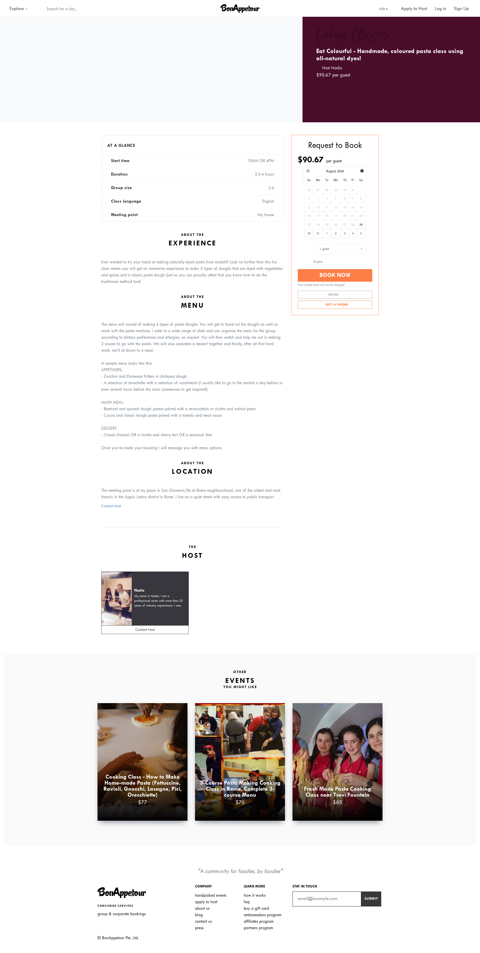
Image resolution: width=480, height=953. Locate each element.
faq (247, 902)
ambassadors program (262, 915)
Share (334, 294)
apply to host (206, 902)
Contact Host (111, 506)
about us (202, 908)
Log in (440, 9)
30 (309, 233)
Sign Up (461, 9)
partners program (258, 928)
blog (199, 915)
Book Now (335, 275)
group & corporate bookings (122, 914)
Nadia (139, 590)
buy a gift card (256, 908)
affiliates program (259, 921)
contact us (203, 921)
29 (361, 224)
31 (318, 233)
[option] (151, 69)
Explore (17, 9)
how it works (255, 895)
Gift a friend (336, 304)
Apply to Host (413, 9)
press (199, 928)
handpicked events (210, 895)
